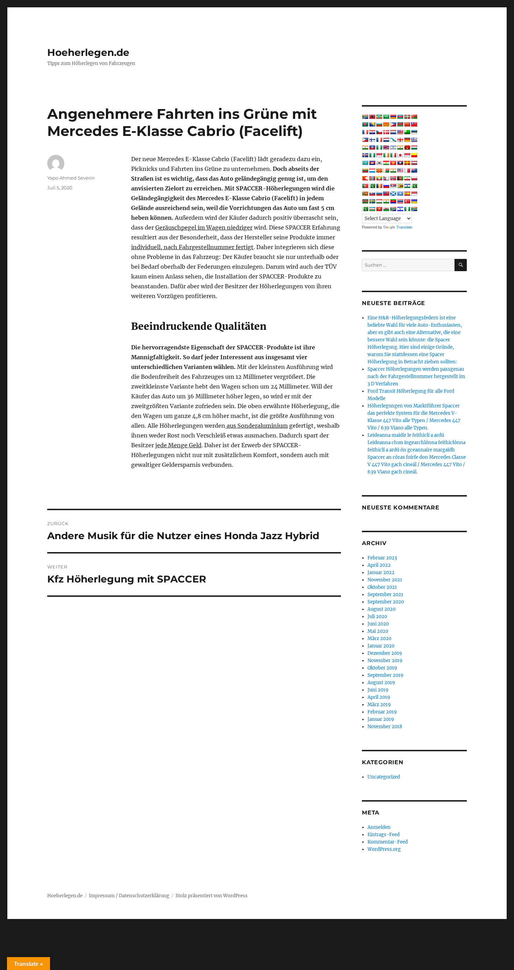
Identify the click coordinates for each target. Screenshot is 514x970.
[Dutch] (393, 132)
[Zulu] (414, 209)
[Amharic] (379, 117)
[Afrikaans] (365, 117)
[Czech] (379, 132)
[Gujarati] (365, 147)
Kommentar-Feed (387, 842)
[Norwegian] (393, 178)
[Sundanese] (414, 193)
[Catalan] (386, 124)
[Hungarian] (414, 147)
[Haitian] (372, 147)
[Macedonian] (379, 170)
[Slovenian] (379, 193)
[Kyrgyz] (393, 163)
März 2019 (379, 705)
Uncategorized (383, 777)
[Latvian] (414, 163)
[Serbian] (393, 186)
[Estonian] (414, 132)
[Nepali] (386, 178)
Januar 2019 (380, 719)
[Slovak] (372, 193)
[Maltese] (407, 170)
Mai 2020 (377, 631)
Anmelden (379, 827)
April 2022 (379, 565)
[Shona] (400, 186)
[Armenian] (393, 117)
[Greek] (414, 140)
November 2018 (384, 727)
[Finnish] (372, 140)
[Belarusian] (414, 117)
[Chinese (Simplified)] (407, 124)
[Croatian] (372, 132)
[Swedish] (372, 201)
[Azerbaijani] (400, 117)
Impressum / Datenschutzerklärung (129, 896)
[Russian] (386, 186)
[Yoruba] (407, 209)
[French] (379, 140)
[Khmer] (372, 163)
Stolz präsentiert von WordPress (212, 896)
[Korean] (379, 163)
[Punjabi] (372, 186)
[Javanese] (407, 155)
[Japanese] (400, 155)
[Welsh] (386, 209)
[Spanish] (407, 193)
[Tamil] (386, 201)
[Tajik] (379, 201)
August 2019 (381, 683)
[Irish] (386, 155)
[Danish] (386, 132)
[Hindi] (400, 147)
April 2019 (378, 697)
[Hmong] (407, 147)
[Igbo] (372, 155)
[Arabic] (386, 117)
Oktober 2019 (382, 668)
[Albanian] (372, 117)
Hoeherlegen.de (88, 52)
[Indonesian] (379, 155)
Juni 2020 (378, 624)
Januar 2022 (380, 573)
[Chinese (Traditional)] (414, 124)
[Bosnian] (372, 124)
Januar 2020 (380, 646)
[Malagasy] (386, 170)
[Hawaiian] (386, 147)
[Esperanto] (407, 132)
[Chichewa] (400, 124)
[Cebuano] (393, 124)
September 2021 (385, 595)
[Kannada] (414, 155)
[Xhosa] (393, 209)
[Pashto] (400, 178)
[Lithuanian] (365, 170)
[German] (407, 140)
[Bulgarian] (379, 124)
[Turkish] (407, 201)
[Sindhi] (414, 186)
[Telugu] (393, 201)
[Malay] (400, 170)
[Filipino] (365, 140)
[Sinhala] (365, 193)
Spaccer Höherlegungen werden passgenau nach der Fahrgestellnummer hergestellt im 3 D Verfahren (416, 376)
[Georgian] (400, 140)
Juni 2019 (377, 690)
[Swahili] (365, 201)
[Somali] (400, 193)
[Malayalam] (393, 170)
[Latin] (407, 163)
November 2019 (384, 661)
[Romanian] (379, 186)
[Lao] (400, 163)
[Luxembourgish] (372, 170)
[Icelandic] (365, 155)
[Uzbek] (372, 209)
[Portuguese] (365, 186)
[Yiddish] (400, 209)
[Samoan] (386, 193)
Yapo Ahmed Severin (71, 178)
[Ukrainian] (414, 201)
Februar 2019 (382, 712)
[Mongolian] (372, 178)
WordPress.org (384, 849)
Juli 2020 (377, 617)
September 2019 (385, 675)
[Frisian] (386, 140)
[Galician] (393, 140)
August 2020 (381, 609)
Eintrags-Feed (383, 835)
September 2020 (385, 602)
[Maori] (414, 170)
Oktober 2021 (382, 587)
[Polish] (414, 178)
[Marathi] (365, 178)
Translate (404, 227)
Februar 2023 (382, 558)
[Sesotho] (407, 186)
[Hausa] (379, 147)
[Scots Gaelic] (393, 193)
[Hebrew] (393, 147)
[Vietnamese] (379, 209)
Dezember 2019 (384, 653)
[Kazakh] (365, 163)
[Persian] (407, 178)
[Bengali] (365, 124)
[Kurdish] (386, 163)
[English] (400, 132)
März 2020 (379, 639)
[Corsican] (365, 132)
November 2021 (384, 580)
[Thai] (400, 201)
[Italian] (393, 155)
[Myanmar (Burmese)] (379, 178)
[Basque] (407, 117)
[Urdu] (365, 209)
